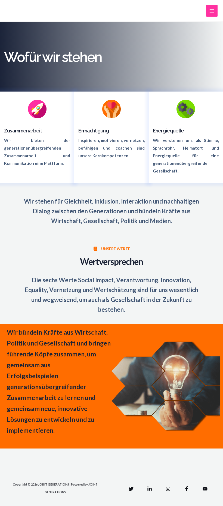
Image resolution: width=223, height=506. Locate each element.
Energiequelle (168, 131)
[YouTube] (205, 488)
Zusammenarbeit (23, 131)
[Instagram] (168, 488)
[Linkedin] (149, 488)
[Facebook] (186, 488)
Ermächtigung (93, 131)
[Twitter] (131, 488)
